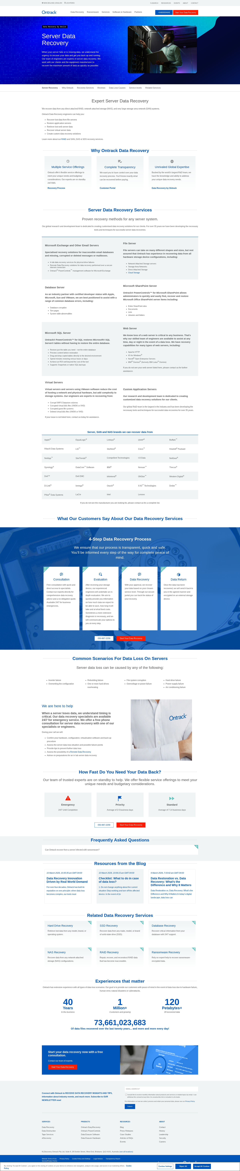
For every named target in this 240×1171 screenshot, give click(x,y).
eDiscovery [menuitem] (46, 1138)
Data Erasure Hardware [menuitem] (90, 1138)
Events (177, 3)
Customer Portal (107, 188)
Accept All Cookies (201, 1166)
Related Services (153, 88)
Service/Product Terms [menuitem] (49, 1161)
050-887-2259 (104, 638)
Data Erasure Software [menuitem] (90, 1134)
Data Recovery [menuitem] (48, 1127)
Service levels (135, 88)
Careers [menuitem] (162, 1142)
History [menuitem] (162, 1131)
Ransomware (93, 12)
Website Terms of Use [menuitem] (49, 1159)
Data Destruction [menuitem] (49, 1131)
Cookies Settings (165, 1166)
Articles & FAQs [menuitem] (126, 1138)
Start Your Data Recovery (185, 12)
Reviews (101, 88)
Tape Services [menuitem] (48, 1134)
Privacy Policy (190, 1101)
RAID (63, 139)
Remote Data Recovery (80, 752)
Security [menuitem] (162, 1138)
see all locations (126, 1152)
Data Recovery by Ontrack (164, 188)
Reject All (183, 1166)
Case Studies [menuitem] (125, 1134)
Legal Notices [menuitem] (98, 1159)
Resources (166, 3)
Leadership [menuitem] (163, 1134)
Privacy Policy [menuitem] (64, 1159)
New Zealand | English (52, 3)
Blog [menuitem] (122, 1127)
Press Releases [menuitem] (126, 1131)
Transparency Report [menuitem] (113, 1159)
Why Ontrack (67, 88)
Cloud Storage (134, 273)
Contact (194, 3)
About (185, 3)
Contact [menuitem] (162, 1127)
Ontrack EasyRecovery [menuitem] (90, 1127)
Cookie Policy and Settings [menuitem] (81, 1159)
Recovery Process (56, 188)
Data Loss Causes (117, 88)
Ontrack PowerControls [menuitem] (90, 1131)
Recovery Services (85, 88)
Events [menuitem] (123, 1142)
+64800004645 (164, 12)
